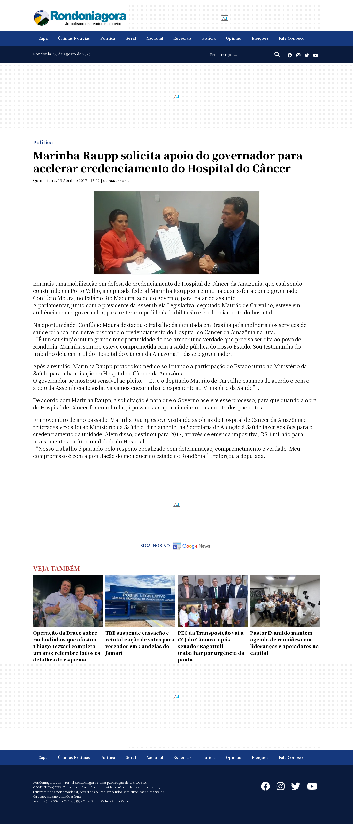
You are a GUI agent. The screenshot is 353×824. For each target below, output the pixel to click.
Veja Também (56, 567)
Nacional (154, 38)
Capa (43, 38)
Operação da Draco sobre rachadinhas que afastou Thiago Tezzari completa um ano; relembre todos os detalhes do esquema (66, 646)
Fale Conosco (292, 38)
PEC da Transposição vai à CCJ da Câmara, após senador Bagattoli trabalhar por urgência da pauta (211, 646)
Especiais (182, 38)
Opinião (233, 38)
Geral (130, 38)
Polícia (209, 38)
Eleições (260, 38)
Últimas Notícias (74, 38)
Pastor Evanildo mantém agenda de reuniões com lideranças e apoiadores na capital (284, 642)
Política (107, 38)
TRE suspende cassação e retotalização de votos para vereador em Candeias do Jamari (139, 642)
